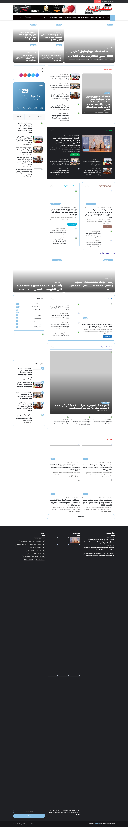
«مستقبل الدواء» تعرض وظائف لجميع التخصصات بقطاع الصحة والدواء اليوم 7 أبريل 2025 (65, 467)
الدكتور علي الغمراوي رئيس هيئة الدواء (35, 550)
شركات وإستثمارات (83, 17)
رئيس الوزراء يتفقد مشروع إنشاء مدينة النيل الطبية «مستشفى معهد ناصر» (39, 287)
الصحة (60, 17)
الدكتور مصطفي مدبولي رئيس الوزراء (36, 553)
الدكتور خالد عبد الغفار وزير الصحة (37, 547)
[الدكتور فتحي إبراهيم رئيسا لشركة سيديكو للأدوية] (111, 417)
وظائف (45, 17)
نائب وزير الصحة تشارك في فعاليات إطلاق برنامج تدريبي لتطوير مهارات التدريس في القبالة (60, 78)
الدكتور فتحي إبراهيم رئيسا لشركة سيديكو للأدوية (103, 422)
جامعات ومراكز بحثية (70, 17)
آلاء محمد (107, 112)
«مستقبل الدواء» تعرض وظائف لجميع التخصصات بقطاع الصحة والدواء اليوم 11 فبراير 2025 (65, 502)
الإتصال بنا (15, 824)
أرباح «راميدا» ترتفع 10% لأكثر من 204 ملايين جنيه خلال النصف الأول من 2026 (58, 232)
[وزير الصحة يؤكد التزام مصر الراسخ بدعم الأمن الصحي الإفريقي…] (51, 52)
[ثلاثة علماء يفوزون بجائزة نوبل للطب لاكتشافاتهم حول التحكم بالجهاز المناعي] (79, 304)
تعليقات (18, 116)
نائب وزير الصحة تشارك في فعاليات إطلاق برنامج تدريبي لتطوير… (51, 37)
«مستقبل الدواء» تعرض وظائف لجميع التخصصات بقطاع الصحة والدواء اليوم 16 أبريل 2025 (97, 467)
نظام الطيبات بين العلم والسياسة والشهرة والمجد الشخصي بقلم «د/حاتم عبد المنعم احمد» (81, 423)
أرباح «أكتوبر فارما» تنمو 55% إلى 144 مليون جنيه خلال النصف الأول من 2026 (64, 212)
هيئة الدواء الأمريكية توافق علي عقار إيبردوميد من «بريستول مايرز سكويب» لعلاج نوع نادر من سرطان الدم (98, 213)
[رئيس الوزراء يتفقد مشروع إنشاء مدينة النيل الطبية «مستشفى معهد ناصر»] (38, 275)
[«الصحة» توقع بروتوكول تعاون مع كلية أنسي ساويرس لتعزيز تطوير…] (89, 42)
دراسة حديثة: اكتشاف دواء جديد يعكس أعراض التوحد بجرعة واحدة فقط (60, 317)
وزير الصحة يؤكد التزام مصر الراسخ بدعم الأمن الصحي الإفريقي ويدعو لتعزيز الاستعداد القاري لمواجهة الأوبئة (60, 97)
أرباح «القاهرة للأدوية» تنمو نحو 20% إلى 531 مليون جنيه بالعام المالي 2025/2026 (58, 241)
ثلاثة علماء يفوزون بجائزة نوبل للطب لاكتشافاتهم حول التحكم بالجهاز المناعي (59, 308)
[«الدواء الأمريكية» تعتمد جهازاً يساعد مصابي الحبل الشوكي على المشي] (111, 231)
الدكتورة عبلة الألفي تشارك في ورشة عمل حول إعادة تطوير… (26, 58)
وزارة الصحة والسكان (28, 559)
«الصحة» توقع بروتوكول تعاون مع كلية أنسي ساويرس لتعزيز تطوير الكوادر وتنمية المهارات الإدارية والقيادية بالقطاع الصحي (66, 141)
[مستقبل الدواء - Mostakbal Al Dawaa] (99, 9)
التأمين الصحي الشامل (39, 539)
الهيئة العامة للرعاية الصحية (38, 556)
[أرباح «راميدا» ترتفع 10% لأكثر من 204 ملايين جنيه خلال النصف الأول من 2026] (76, 229)
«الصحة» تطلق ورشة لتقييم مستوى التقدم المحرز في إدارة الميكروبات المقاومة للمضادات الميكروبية (59, 87)
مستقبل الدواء (38, 327)
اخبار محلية (106, 17)
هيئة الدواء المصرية (40, 559)
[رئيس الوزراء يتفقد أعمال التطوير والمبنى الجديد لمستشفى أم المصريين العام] (89, 275)
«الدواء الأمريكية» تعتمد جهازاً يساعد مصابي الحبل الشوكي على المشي (93, 235)
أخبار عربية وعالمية (96, 17)
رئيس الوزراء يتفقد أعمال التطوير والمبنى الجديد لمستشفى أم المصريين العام (90, 286)
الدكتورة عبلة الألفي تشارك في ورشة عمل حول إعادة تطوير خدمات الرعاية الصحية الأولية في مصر (59, 107)
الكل (101, 69)
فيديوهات (39, 324)
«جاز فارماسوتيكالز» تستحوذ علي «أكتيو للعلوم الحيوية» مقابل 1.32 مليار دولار (93, 244)
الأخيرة (40, 116)
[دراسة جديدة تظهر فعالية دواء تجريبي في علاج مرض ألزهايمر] (79, 332)
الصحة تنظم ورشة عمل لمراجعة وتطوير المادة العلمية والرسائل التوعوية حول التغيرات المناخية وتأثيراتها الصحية (60, 117)
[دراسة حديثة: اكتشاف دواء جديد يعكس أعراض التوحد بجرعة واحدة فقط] (79, 313)
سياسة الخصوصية (23, 824)
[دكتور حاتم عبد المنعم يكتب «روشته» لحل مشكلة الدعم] (68, 417)
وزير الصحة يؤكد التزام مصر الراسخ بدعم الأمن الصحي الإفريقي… (51, 58)
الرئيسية (31, 824)
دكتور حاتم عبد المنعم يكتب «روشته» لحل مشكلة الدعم (61, 422)
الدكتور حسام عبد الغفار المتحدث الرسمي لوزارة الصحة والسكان (30, 544)
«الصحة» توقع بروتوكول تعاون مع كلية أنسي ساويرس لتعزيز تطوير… (89, 54)
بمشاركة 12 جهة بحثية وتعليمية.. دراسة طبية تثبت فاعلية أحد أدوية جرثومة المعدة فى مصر (60, 326)
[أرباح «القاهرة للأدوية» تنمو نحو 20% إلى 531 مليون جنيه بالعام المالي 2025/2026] (76, 238)
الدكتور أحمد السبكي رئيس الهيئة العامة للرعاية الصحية (32, 542)
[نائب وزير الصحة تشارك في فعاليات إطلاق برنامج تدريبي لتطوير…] (51, 32)
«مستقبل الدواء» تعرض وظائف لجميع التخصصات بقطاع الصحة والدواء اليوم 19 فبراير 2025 (97, 502)
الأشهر (30, 116)
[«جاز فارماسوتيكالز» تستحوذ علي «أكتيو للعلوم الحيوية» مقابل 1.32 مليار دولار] (111, 240)
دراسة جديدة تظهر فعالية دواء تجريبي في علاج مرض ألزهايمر (60, 335)
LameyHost (97, 823)
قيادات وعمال (53, 17)
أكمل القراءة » (74, 155)
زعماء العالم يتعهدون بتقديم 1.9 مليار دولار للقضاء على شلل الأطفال (97, 325)
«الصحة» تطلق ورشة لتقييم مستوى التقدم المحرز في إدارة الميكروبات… (27, 36)
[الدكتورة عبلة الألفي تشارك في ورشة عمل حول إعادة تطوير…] (25, 52)
